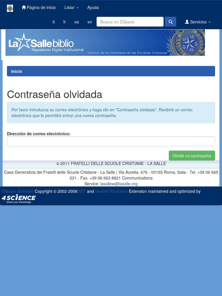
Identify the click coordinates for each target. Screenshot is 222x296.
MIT (82, 191)
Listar (70, 7)
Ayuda (93, 7)
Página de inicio (41, 7)
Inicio (16, 71)
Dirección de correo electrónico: (39, 133)
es (77, 22)
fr (64, 22)
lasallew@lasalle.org (119, 183)
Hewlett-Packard (110, 191)
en (90, 22)
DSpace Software (18, 191)
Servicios (198, 22)
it (54, 22)
